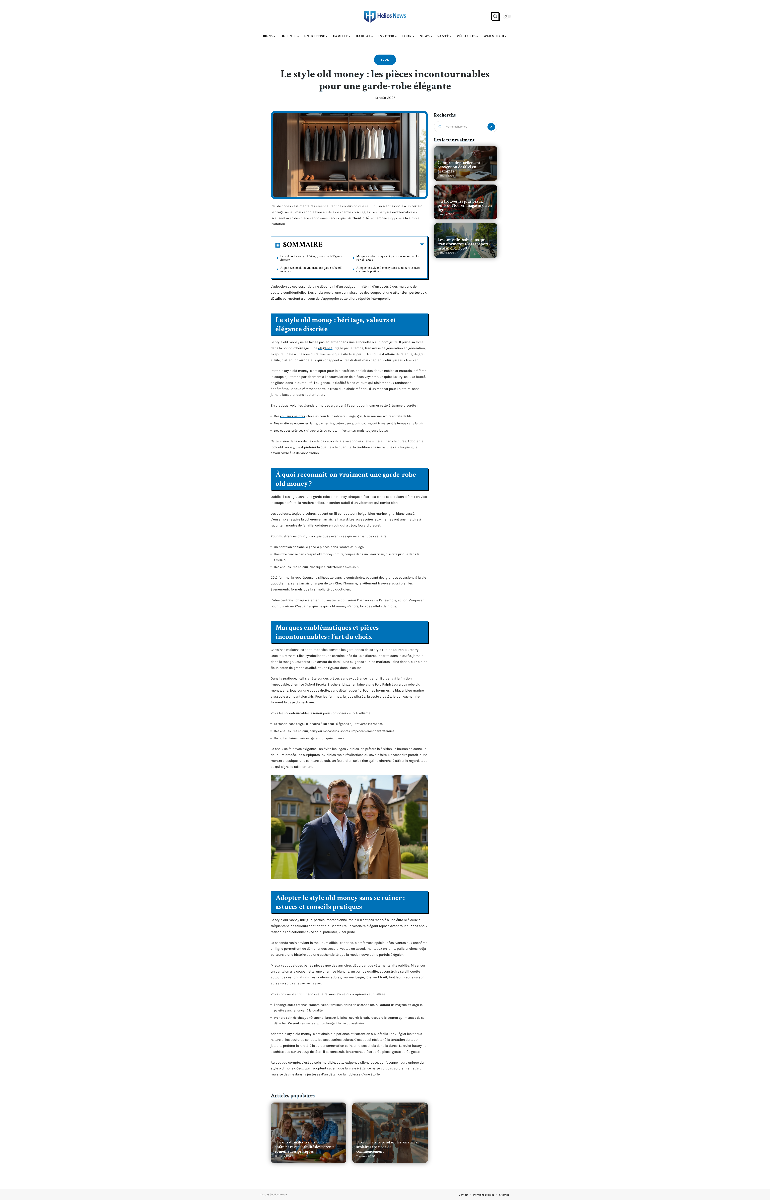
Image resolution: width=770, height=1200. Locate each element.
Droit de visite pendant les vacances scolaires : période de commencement (386, 1146)
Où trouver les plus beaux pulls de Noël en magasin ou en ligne (465, 205)
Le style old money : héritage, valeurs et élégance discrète (311, 258)
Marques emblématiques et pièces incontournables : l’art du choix (388, 258)
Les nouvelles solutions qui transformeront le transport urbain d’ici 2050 (463, 244)
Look (385, 59)
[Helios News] (385, 16)
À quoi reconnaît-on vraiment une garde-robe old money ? (311, 269)
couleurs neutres (292, 416)
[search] (495, 16)
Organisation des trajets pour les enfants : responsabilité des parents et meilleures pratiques (304, 1146)
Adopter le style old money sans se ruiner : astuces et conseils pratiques (388, 269)
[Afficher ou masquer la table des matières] (373, 245)
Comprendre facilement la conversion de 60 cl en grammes (461, 167)
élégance (325, 348)
